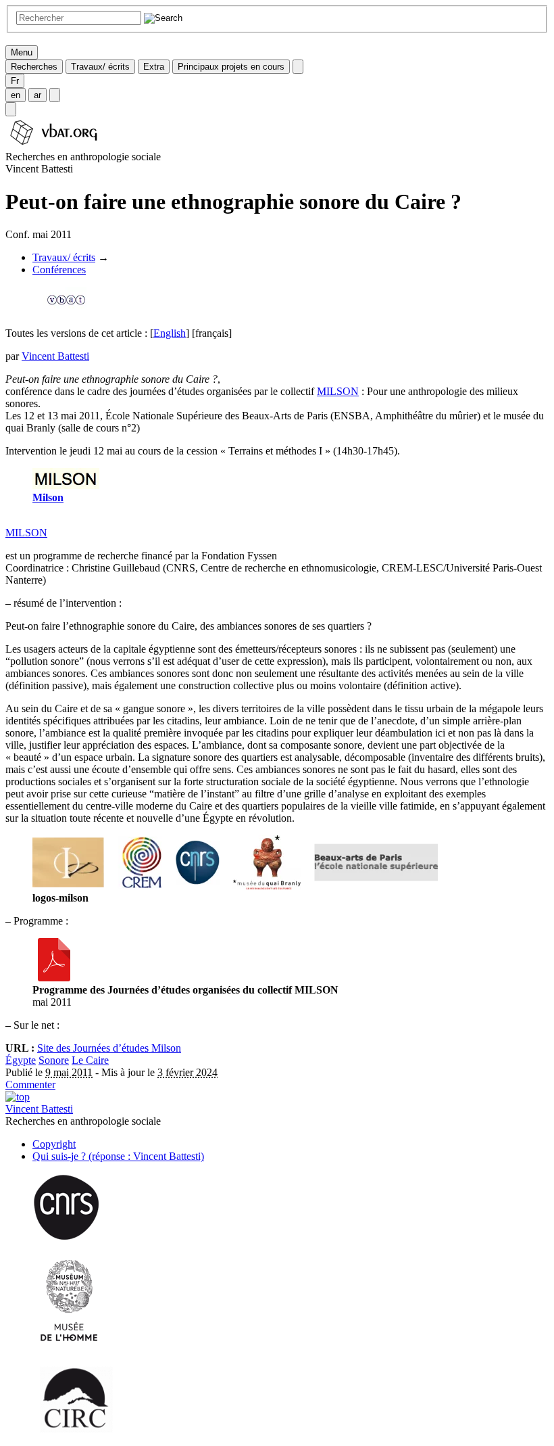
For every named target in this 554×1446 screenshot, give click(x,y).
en (15, 95)
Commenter (30, 1084)
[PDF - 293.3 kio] (54, 977)
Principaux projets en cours (231, 67)
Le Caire (90, 1060)
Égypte (20, 1060)
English (169, 333)
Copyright (54, 1144)
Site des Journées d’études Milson (109, 1048)
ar (37, 95)
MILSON (338, 391)
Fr (15, 81)
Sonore (54, 1060)
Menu (21, 52)
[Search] (10, 109)
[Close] (298, 67)
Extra (153, 67)
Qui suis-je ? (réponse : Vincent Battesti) (118, 1156)
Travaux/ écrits (100, 67)
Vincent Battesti (55, 356)
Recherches (34, 67)
